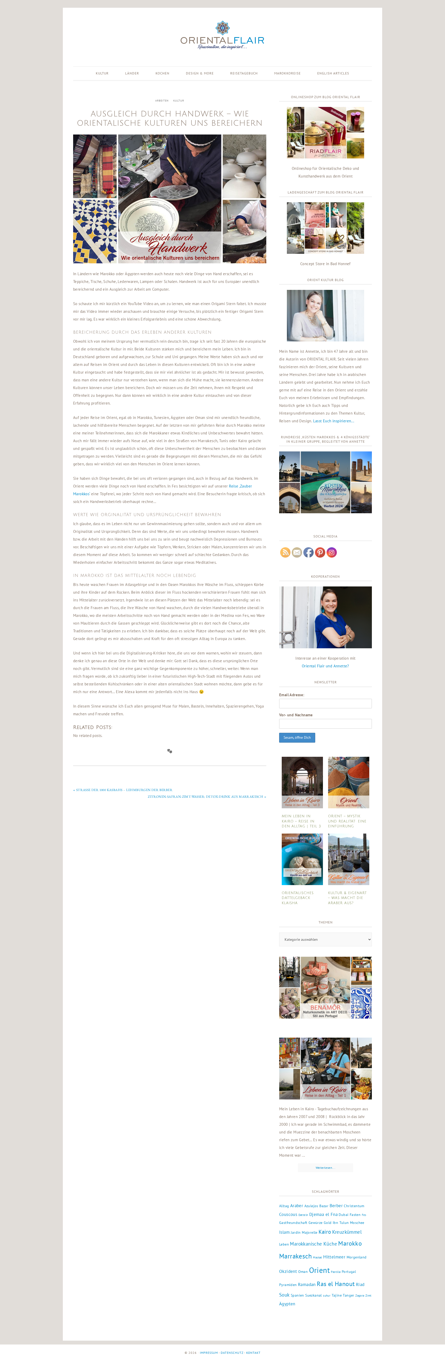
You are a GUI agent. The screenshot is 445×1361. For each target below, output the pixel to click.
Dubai (343, 1214)
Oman (303, 1271)
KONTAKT (253, 1353)
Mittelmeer (334, 1257)
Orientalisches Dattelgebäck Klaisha (298, 898)
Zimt (368, 1295)
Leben (284, 1244)
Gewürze (316, 1222)
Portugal (349, 1271)
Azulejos (311, 1206)
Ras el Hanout (336, 1284)
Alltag (284, 1206)
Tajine (337, 1295)
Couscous (288, 1214)
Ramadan (307, 1284)
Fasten (355, 1214)
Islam (284, 1232)
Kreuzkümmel (347, 1232)
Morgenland (357, 1257)
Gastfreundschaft (293, 1222)
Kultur (178, 100)
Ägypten (287, 1304)
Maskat (317, 1257)
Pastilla (335, 1272)
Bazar (323, 1206)
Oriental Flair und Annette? (325, 665)
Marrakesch (295, 1256)
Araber (296, 1205)
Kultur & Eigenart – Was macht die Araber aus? (347, 898)
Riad (360, 1284)
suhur (326, 1295)
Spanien (297, 1295)
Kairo (325, 1231)
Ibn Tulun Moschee (348, 1222)
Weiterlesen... (326, 1168)
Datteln (303, 1215)
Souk (284, 1295)
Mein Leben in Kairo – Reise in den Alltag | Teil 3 (301, 821)
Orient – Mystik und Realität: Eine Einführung (347, 821)
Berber (336, 1205)
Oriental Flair (222, 35)
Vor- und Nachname (296, 714)
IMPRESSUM (209, 1353)
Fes (364, 1215)
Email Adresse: (291, 694)
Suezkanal (313, 1295)
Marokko (350, 1243)
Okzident (288, 1271)
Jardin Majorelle (304, 1232)
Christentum (354, 1206)
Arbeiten (162, 100)
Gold (328, 1222)
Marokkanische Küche (313, 1244)
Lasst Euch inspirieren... (333, 420)
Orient (319, 1270)
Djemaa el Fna (323, 1214)
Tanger (348, 1295)
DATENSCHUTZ (232, 1353)
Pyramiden (288, 1284)
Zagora (359, 1295)
